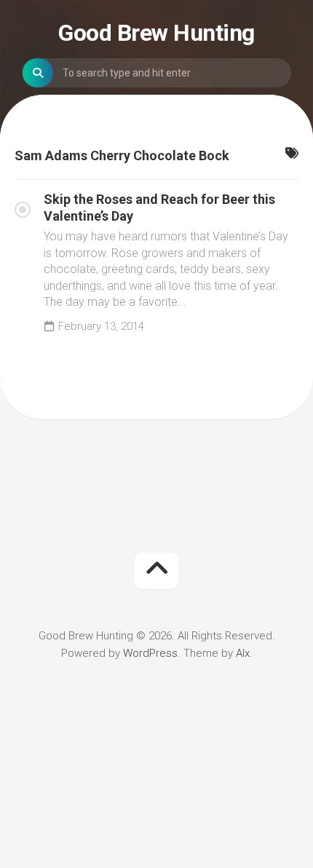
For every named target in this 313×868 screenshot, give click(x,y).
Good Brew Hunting (156, 33)
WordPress (150, 653)
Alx (243, 653)
